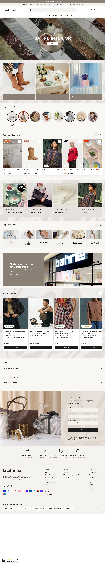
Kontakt (47, 489)
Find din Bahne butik (95, 472)
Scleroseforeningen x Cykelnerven (73, 475)
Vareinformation (67, 479)
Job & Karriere (67, 477)
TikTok (90, 489)
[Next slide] (100, 134)
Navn (69, 407)
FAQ (46, 472)
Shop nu (51, 43)
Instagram (91, 487)
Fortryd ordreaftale (50, 479)
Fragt (46, 484)
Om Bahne (66, 472)
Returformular (49, 477)
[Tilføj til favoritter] (19, 141)
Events (90, 482)
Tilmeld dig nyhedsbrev (95, 479)
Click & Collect (93, 475)
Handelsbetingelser (50, 482)
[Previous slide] (96, 134)
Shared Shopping (94, 477)
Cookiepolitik (48, 494)
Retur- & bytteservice (51, 475)
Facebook (91, 484)
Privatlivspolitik (49, 492)
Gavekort (47, 487)
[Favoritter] (94, 10)
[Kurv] (100, 10)
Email (69, 413)
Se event (15, 347)
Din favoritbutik (72, 420)
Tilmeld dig (83, 429)
